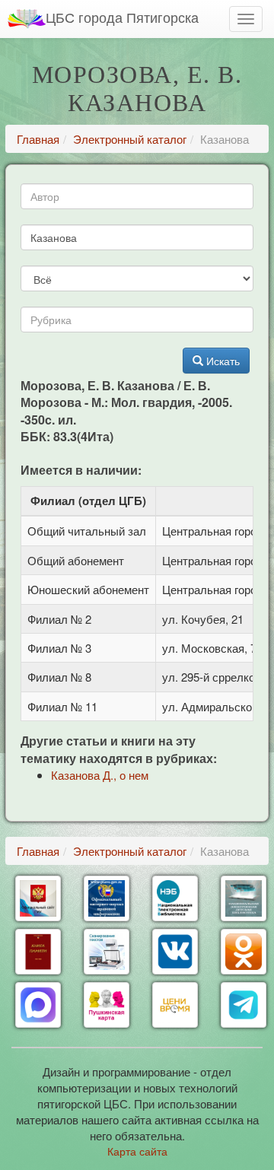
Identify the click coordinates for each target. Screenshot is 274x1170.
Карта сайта (137, 1151)
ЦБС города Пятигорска (122, 17)
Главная (38, 139)
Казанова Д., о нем (99, 775)
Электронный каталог (129, 139)
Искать (221, 360)
